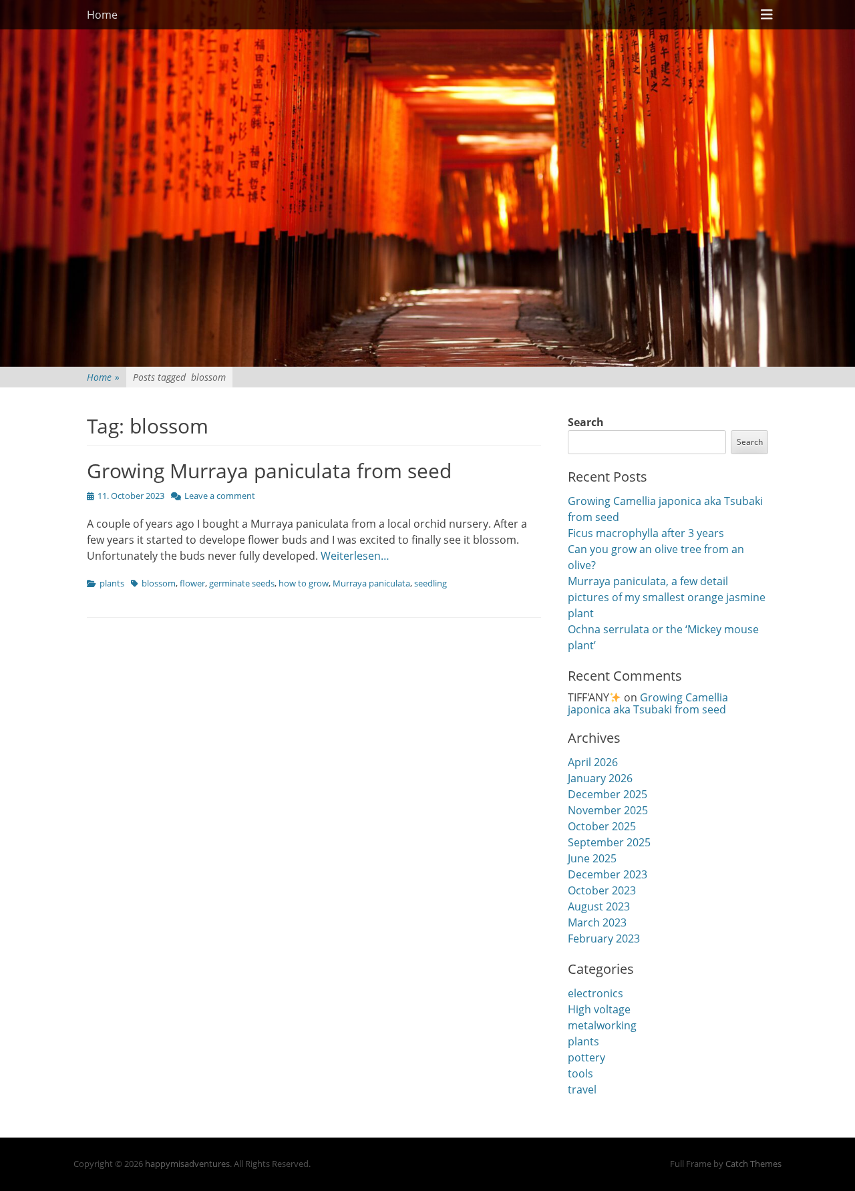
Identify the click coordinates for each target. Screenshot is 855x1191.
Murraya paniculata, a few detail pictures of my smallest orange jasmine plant (666, 597)
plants (112, 583)
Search (586, 422)
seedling (430, 583)
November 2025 (608, 810)
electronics (595, 993)
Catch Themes (753, 1164)
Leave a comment (219, 496)
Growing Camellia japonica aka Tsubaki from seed (648, 703)
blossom (159, 583)
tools (580, 1073)
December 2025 (607, 794)
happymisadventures (187, 1164)
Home (102, 14)
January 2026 (600, 778)
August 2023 (599, 906)
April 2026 (593, 762)
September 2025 (609, 842)
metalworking (602, 1025)
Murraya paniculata (371, 583)
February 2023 (604, 938)
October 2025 (602, 826)
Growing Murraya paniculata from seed (269, 470)
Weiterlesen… (355, 555)
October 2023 (602, 890)
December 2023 (607, 874)
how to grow (304, 583)
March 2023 (597, 922)
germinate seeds (242, 583)
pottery (586, 1057)
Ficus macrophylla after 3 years (646, 533)
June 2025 (592, 858)
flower (192, 583)
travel (582, 1089)
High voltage (599, 1009)
